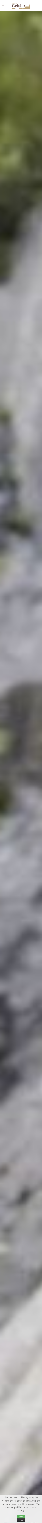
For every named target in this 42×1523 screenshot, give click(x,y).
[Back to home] (21, 5)
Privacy (21, 1520)
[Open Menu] (3, 5)
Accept (21, 1516)
